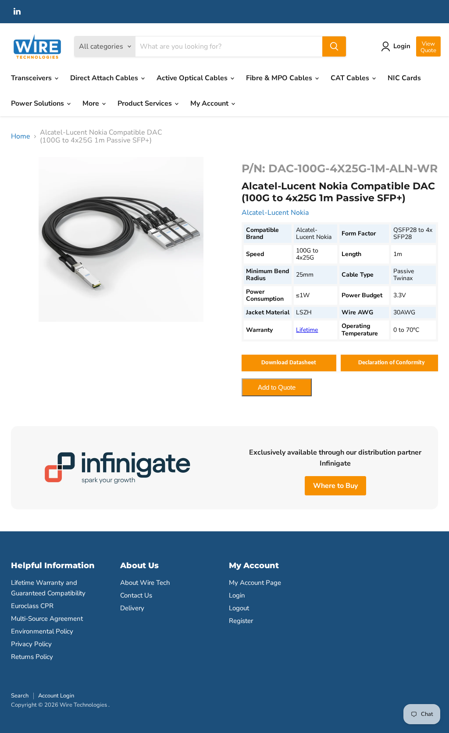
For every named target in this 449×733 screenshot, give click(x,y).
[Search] (334, 46)
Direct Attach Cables (105, 78)
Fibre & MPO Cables (280, 78)
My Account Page (255, 582)
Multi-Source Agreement (47, 618)
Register (241, 620)
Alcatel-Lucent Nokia (275, 212)
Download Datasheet (288, 362)
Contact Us (136, 595)
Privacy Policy (31, 644)
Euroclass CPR (32, 605)
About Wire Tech (145, 582)
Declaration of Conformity (391, 362)
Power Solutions (38, 103)
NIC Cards (404, 78)
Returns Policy (32, 656)
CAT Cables (351, 78)
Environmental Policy (42, 631)
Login (237, 595)
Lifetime (307, 330)
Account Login (56, 696)
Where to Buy (335, 486)
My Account (210, 103)
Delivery (132, 608)
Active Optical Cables (193, 78)
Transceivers (32, 78)
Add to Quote (277, 387)
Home (20, 136)
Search (20, 696)
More (91, 103)
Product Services (146, 103)
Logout (239, 608)
